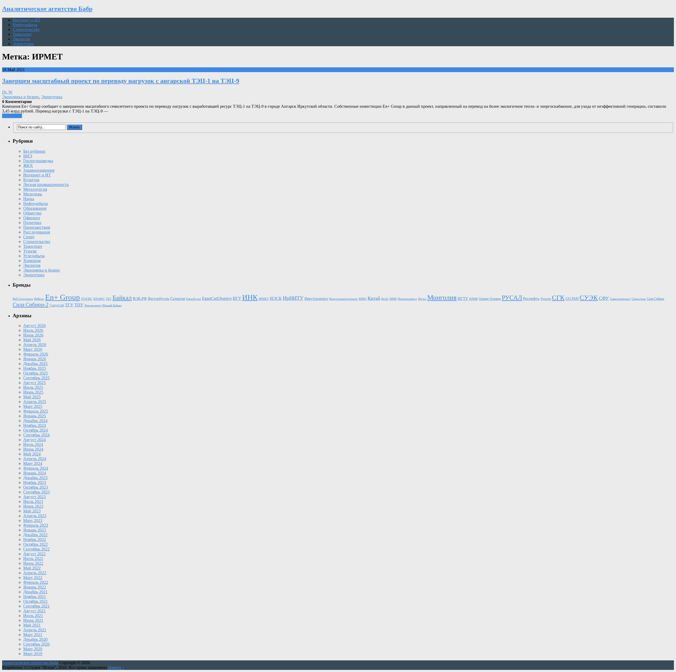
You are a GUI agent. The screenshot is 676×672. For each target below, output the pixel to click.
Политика (32, 222)
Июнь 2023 (33, 506)
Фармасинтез (92, 305)
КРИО (363, 298)
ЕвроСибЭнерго (217, 298)
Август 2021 (34, 611)
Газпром (177, 298)
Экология (21, 39)
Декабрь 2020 (35, 639)
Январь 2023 (34, 530)
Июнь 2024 (33, 449)
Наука (28, 199)
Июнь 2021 (33, 620)
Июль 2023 (33, 501)
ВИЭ (27, 156)
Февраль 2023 (35, 525)
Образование (35, 208)
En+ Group (62, 297)
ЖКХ (28, 165)
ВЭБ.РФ (140, 298)
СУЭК (589, 297)
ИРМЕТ (264, 298)
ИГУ (237, 298)
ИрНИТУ (293, 298)
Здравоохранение (39, 170)
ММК (393, 298)
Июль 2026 (33, 330)
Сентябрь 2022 (36, 549)
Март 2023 (32, 520)
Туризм (29, 251)
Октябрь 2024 (35, 430)
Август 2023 (34, 496)
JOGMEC (99, 298)
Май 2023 (32, 511)
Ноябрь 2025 (34, 368)
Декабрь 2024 (35, 420)
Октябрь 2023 (35, 487)
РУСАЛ (512, 297)
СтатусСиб (57, 305)
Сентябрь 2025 (36, 378)
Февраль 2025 (35, 411)
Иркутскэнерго (316, 299)
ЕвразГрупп (193, 298)
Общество (32, 213)
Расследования (36, 232)
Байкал (122, 297)
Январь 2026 (34, 359)
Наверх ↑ (116, 667)
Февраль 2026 (35, 354)
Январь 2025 (34, 416)
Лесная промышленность (46, 184)
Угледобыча (34, 256)
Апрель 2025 (34, 401)
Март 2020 (32, 649)
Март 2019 (32, 653)
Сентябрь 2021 (36, 606)
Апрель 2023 (34, 516)
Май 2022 (32, 568)
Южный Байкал (111, 305)
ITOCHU (86, 298)
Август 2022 (34, 554)
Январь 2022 (34, 587)
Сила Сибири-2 (31, 304)
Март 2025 (32, 406)
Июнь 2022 (33, 563)
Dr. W (7, 92)
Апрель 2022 (34, 573)
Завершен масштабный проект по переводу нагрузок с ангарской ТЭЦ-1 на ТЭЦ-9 (120, 80)
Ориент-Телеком (490, 299)
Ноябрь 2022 (34, 539)
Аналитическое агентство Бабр (47, 8)
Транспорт (22, 34)
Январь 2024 (34, 473)
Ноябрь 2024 (34, 425)
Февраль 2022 (35, 582)
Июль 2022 (33, 558)
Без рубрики (34, 151)
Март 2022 (32, 577)
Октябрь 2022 (35, 544)
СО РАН (572, 299)
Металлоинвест (407, 298)
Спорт (29, 237)
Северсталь (639, 298)
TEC (108, 298)
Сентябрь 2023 (36, 492)
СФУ (604, 298)
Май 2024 (32, 454)
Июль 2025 (33, 387)
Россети (546, 299)
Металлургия (35, 189)
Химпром (32, 260)
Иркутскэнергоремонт (343, 298)
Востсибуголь (158, 299)
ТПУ (78, 304)
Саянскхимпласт (620, 298)
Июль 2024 (33, 444)
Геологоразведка (38, 160)
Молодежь (32, 194)
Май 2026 (32, 340)
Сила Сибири (655, 299)
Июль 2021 (33, 615)
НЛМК (473, 298)
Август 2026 (34, 325)
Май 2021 (32, 625)
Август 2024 (34, 439)
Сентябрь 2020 (36, 644)
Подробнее (12, 116)
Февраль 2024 (35, 468)
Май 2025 (32, 397)
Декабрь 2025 (35, 363)
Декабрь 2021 (35, 592)
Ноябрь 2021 (34, 596)
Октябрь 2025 (35, 373)
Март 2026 (32, 349)
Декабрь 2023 (35, 477)
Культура (31, 180)
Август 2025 (34, 382)
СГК (558, 297)
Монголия (442, 297)
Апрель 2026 (34, 344)
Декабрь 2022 (35, 535)
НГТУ (463, 298)
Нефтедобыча (25, 24)
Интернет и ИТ (26, 20)
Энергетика (23, 43)
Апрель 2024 (34, 458)
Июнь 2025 (33, 392)
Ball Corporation (23, 298)
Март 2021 (32, 634)
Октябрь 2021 (35, 601)
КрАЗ (384, 298)
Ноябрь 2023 (34, 482)
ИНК (250, 297)
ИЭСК (276, 298)
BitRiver (39, 298)
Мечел (422, 298)
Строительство (26, 29)
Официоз (31, 218)
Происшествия (36, 227)
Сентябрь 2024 (36, 435)
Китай (374, 298)
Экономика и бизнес (20, 97)
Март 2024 (32, 463)
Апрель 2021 (34, 630)
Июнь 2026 (33, 335)
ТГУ (69, 304)
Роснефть (531, 298)
